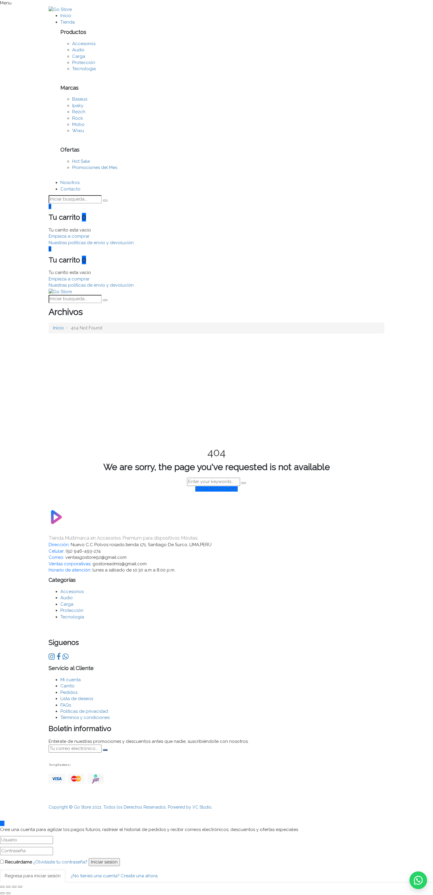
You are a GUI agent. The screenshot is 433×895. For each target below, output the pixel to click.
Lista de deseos (76, 698)
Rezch (78, 111)
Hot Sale (81, 161)
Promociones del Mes (94, 167)
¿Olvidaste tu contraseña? (60, 862)
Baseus (79, 99)
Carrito (67, 686)
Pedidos (68, 692)
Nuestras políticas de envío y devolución (91, 242)
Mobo (78, 124)
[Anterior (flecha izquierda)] (2, 893)
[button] (418, 880)
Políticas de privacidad (84, 711)
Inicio (65, 15)
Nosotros (70, 182)
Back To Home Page (216, 489)
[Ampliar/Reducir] (20, 887)
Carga (78, 56)
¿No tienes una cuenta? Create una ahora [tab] (114, 875)
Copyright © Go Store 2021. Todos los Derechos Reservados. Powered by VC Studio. (130, 807)
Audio (78, 49)
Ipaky (77, 105)
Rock (77, 118)
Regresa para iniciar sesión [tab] (33, 875)
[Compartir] (8, 887)
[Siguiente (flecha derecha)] (8, 893)
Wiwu (78, 130)
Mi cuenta (70, 679)
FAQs (65, 705)
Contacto (70, 189)
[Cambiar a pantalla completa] (14, 887)
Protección (83, 62)
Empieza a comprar (69, 236)
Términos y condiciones (85, 717)
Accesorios (83, 43)
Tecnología (84, 68)
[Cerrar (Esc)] (2, 887)
